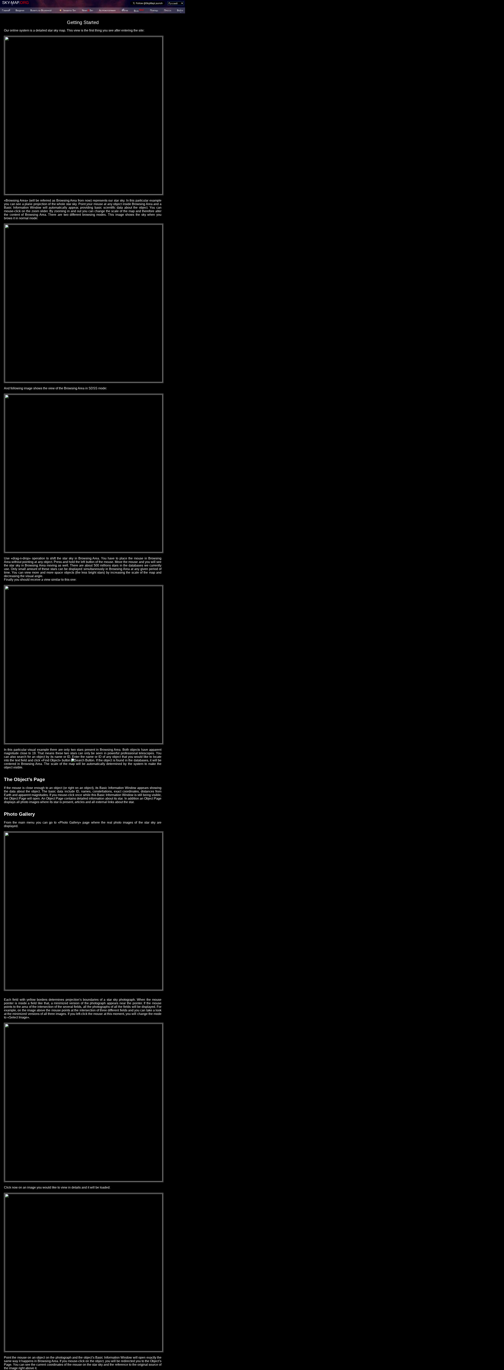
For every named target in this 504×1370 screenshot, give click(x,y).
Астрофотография (107, 10)
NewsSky (87, 10)
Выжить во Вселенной (41, 10)
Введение (20, 10)
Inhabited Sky (69, 10)
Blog (139, 10)
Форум (125, 10)
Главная (6, 10)
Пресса (167, 10)
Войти (180, 10)
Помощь (154, 10)
